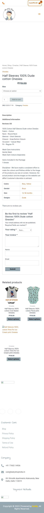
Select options (13, 319)
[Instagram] (18, 411)
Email (7, 259)
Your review (11, 235)
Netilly (35, 506)
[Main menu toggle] (39, 14)
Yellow (28, 184)
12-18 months (27, 193)
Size (4, 87)
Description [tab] (7, 115)
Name (7, 249)
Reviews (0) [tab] (7, 124)
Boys (24, 188)
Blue (23, 184)
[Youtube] (10, 411)
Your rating (11, 229)
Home (4, 65)
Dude (24, 198)
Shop (9, 65)
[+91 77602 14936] (3, 3)
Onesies (16, 65)
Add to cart (16, 99)
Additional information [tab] (11, 119)
